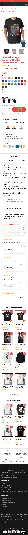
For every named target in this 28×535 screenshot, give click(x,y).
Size (3, 89)
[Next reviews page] (25, 297)
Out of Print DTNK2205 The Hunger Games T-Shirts (20, 324)
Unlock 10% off (3, 528)
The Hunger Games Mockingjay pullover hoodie (19, 366)
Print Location (5, 97)
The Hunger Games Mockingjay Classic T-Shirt (6, 418)
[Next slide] (25, 30)
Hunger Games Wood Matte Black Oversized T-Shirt (20, 439)
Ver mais (14, 394)
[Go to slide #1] (6, 51)
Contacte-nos (4, 504)
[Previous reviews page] (18, 297)
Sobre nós (3, 483)
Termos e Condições (5, 485)
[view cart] (26, 4)
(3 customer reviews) (12, 65)
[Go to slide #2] (14, 51)
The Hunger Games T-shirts (7, 11)
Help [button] (25, 533)
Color (3, 75)
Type (3, 70)
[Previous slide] (2, 30)
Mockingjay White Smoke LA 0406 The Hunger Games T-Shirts (7, 324)
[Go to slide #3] (21, 51)
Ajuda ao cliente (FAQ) (6, 506)
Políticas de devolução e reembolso (9, 502)
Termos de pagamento (6, 500)
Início (2, 9)
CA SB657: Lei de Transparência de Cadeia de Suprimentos (14, 491)
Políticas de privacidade (6, 487)
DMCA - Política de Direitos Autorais (9, 489)
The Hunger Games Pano (11, 9)
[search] (24, 4)
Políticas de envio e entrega (7, 498)
